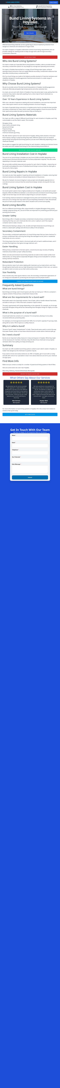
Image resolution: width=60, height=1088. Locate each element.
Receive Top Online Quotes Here (30, 374)
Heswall (17, 371)
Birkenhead (23, 371)
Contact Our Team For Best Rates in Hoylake (30, 281)
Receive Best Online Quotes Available (30, 150)
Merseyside (31, 371)
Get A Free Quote (30, 414)
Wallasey (11, 371)
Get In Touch (53, 2)
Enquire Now (30, 419)
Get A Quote (30, 33)
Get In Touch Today (30, 57)
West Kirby (5, 371)
